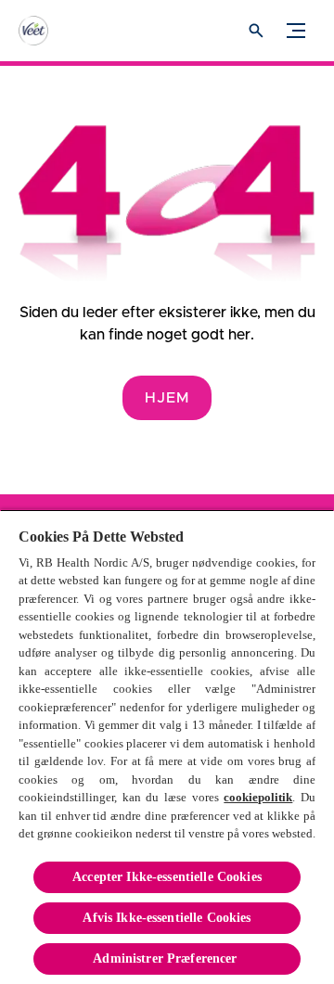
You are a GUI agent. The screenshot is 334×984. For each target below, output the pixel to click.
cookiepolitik (258, 797)
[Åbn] (256, 30)
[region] (167, 746)
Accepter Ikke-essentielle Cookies (167, 877)
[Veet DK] (51, 30)
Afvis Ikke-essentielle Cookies (166, 918)
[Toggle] (295, 30)
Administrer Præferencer (166, 958)
